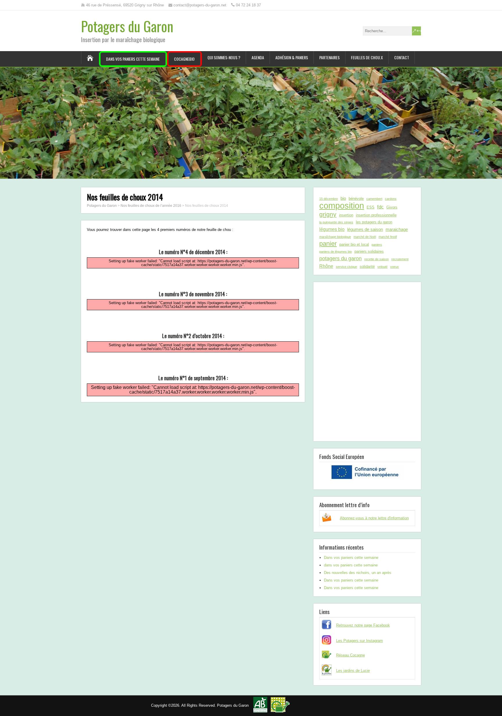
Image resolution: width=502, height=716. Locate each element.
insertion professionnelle (376, 215)
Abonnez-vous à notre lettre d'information (374, 518)
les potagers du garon (374, 222)
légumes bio (332, 229)
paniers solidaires (369, 251)
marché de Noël (365, 236)
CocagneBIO (184, 59)
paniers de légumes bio (335, 251)
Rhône (326, 266)
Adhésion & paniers (291, 57)
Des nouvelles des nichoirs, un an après (357, 572)
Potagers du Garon (127, 26)
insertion (346, 215)
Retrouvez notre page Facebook (363, 625)
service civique (346, 266)
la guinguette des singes (336, 222)
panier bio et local (354, 244)
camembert (374, 198)
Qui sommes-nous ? (223, 57)
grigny (327, 214)
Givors (391, 207)
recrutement (399, 259)
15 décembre (328, 198)
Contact (401, 57)
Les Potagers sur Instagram (359, 640)
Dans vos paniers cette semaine (133, 59)
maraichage (397, 229)
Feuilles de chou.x (367, 57)
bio (343, 198)
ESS (370, 207)
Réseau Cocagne (350, 655)
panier (328, 243)
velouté (382, 266)
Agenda (258, 57)
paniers (377, 244)
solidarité (367, 266)
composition (341, 205)
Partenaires (329, 57)
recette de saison (376, 259)
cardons (391, 198)
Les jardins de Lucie (353, 670)
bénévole (356, 198)
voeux (394, 266)
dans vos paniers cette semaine (351, 565)
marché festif (388, 236)
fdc (380, 207)
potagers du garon (340, 258)
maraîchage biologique (335, 236)
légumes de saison (365, 229)
